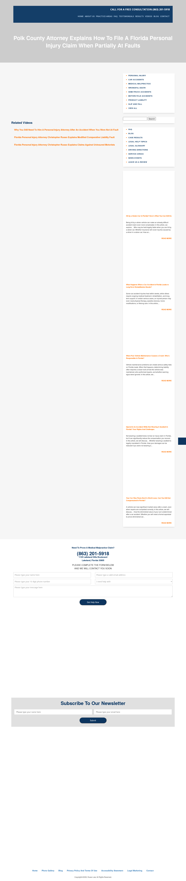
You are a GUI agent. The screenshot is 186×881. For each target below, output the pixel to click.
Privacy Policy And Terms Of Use (82, 870)
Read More (166, 238)
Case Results (135, 137)
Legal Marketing (134, 870)
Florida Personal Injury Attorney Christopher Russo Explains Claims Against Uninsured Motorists (64, 144)
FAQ (116, 16)
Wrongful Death (137, 88)
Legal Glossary (136, 145)
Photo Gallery (48, 870)
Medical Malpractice (139, 83)
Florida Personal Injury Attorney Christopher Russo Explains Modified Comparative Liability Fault (64, 137)
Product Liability (137, 100)
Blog (156, 16)
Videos (148, 16)
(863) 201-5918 (140, 9)
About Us (90, 16)
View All (132, 108)
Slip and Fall (135, 104)
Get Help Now (93, 602)
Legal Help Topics (137, 141)
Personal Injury (137, 75)
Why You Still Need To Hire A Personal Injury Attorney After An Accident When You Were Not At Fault (66, 129)
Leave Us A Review (137, 162)
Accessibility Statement (112, 870)
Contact (165, 16)
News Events (135, 158)
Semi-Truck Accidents (139, 92)
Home (80, 16)
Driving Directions (138, 150)
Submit (93, 720)
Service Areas (136, 154)
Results (139, 16)
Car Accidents (136, 79)
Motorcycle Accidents (140, 96)
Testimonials (126, 16)
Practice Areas (104, 16)
